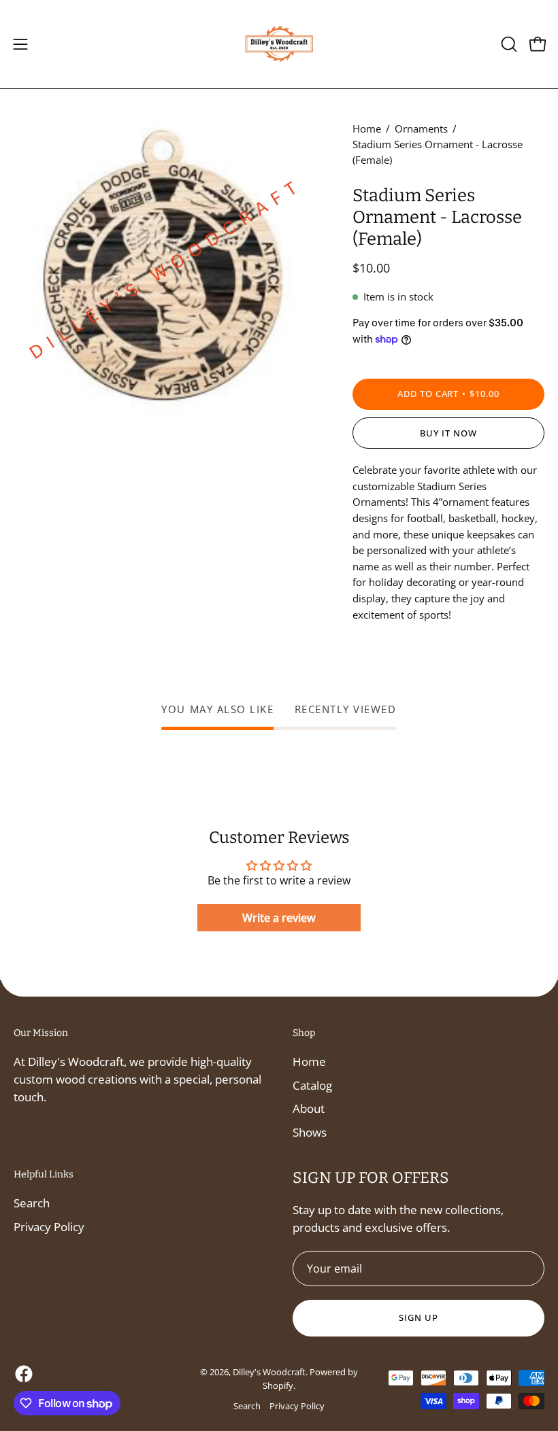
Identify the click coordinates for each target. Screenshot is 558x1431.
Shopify (278, 1386)
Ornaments (421, 128)
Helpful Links (43, 1174)
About (309, 1108)
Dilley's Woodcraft (269, 1372)
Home (366, 128)
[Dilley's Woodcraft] (279, 44)
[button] (507, 44)
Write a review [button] (279, 917)
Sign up (418, 1317)
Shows (310, 1132)
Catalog (312, 1085)
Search (32, 1203)
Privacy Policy (49, 1226)
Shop (304, 1033)
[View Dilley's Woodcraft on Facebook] (24, 1374)
